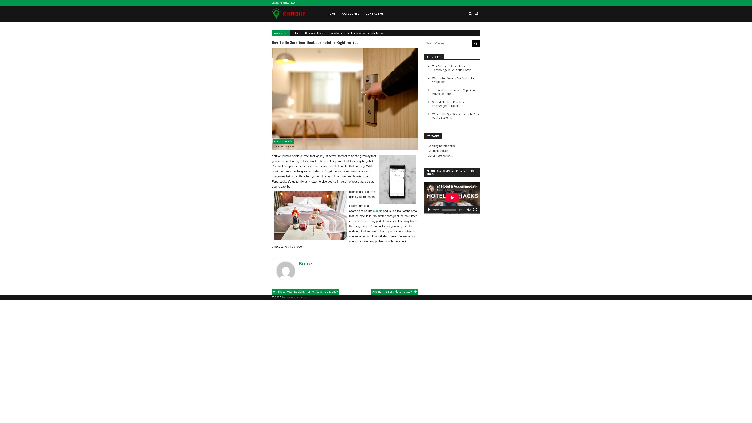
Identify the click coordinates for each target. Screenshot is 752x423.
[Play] (429, 210)
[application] (452, 198)
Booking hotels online (442, 146)
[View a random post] (476, 13)
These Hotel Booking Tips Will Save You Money (308, 291)
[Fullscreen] (475, 210)
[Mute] (469, 210)
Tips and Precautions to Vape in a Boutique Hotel (453, 92)
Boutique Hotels (314, 33)
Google (377, 210)
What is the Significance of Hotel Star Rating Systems (455, 115)
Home (331, 13)
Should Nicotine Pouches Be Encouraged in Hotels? (450, 104)
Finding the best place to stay (392, 291)
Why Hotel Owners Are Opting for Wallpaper (453, 80)
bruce (305, 263)
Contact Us (375, 13)
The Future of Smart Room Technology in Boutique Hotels (451, 68)
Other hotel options (440, 155)
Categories (350, 13)
